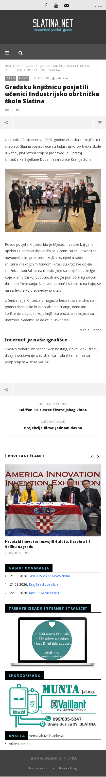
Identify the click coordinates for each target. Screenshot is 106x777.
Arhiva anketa (20, 743)
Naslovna (12, 66)
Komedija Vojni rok (44, 592)
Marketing (68, 768)
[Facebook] (46, 5)
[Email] (66, 5)
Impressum (39, 768)
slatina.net (62, 78)
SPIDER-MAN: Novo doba (49, 576)
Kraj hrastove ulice (43, 584)
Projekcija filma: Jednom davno (53, 425)
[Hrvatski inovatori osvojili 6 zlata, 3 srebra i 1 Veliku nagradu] (53, 500)
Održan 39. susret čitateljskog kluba (53, 407)
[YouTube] (56, 5)
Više (99, 122)
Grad (29, 66)
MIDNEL (70, 758)
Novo (23, 78)
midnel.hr (39, 362)
